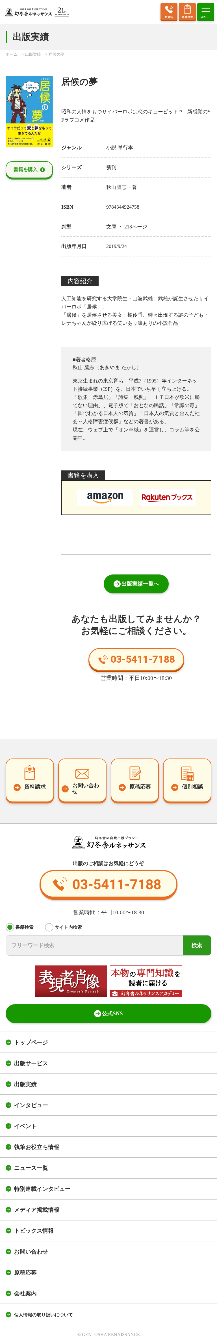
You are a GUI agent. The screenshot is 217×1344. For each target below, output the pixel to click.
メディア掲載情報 (36, 1210)
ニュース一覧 (31, 1168)
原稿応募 (25, 1272)
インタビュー (31, 1105)
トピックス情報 (34, 1231)
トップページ (31, 1042)
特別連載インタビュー (42, 1189)
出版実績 (25, 1084)
